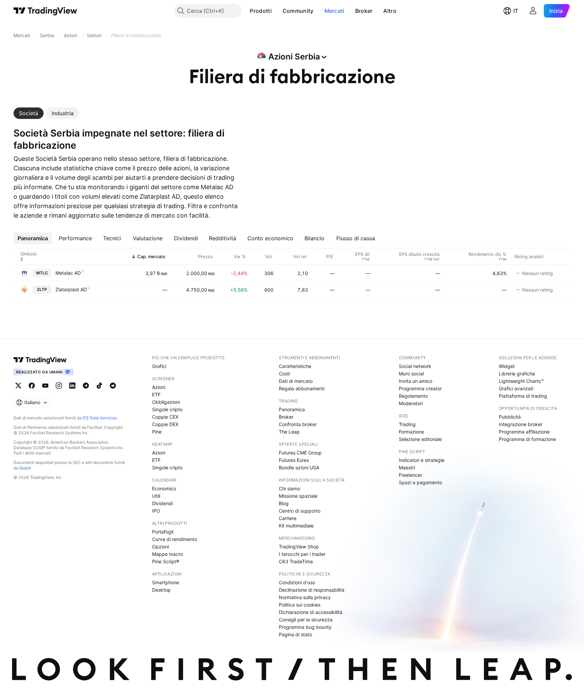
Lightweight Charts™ (521, 381)
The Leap (289, 432)
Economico (164, 488)
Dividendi (162, 503)
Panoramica (292, 409)
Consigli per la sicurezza (306, 619)
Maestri (407, 467)
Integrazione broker (520, 424)
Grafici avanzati (516, 388)
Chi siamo (289, 488)
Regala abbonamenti (301, 388)
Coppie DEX (165, 424)
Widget (507, 366)
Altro (389, 10)
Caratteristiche (295, 366)
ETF (156, 394)
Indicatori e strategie (421, 460)
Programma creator (420, 388)
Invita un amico (415, 381)
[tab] (29, 113)
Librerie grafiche (517, 373)
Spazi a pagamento (420, 482)
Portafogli (162, 532)
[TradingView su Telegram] (86, 385)
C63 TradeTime (296, 561)
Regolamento (413, 396)
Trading (407, 424)
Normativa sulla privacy (305, 597)
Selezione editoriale (420, 439)
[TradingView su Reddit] (113, 385)
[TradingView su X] (18, 385)
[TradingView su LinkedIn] (72, 385)
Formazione (411, 432)
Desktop (161, 590)
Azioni (158, 387)
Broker (364, 10)
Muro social (411, 373)
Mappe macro (167, 554)
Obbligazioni (166, 402)
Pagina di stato (295, 634)
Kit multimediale (296, 525)
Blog (284, 503)
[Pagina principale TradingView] (45, 11)
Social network (415, 366)
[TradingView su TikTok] (99, 385)
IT (515, 10)
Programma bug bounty (305, 627)
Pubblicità (510, 417)
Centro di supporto (299, 511)
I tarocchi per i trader (302, 554)
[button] (277, 11)
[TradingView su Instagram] (59, 385)
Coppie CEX (165, 417)
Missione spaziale (298, 496)
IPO (156, 511)
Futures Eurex (294, 460)
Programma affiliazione (524, 432)
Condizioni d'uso (297, 582)
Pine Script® (165, 561)
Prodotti (260, 10)
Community (298, 10)
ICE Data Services (99, 417)
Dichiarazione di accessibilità (310, 612)
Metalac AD (68, 273)
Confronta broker (298, 424)
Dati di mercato (296, 381)
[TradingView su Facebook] (31, 385)
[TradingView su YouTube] (45, 385)
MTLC (42, 272)
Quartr (25, 467)
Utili (156, 496)
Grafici (159, 366)
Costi (284, 373)
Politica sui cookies (299, 605)
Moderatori (411, 403)
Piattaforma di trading (523, 396)
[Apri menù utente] (533, 11)
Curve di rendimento (174, 539)
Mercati (334, 10)
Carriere (287, 518)
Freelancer (410, 475)
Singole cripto (167, 409)
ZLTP (42, 289)
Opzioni (160, 546)
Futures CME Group (300, 452)
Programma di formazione (527, 439)
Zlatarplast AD (71, 289)
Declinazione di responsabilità (311, 590)
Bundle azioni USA (299, 467)
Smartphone (165, 582)
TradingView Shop (299, 546)
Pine (157, 432)
